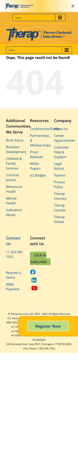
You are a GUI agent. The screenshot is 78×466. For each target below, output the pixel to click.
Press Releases (36, 154)
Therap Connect (60, 196)
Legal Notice (59, 166)
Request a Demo (13, 275)
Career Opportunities (63, 138)
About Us (61, 129)
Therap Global (59, 219)
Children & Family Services (14, 163)
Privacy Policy (59, 184)
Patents (60, 175)
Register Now (48, 326)
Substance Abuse (14, 212)
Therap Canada (59, 207)
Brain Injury (14, 140)
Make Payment (12, 286)
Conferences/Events (39, 129)
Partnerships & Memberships (39, 140)
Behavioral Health (14, 189)
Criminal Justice (12, 177)
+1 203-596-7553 (14, 254)
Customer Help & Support (61, 152)
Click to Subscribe (38, 258)
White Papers (35, 166)
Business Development (15, 149)
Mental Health (11, 200)
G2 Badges (38, 175)
